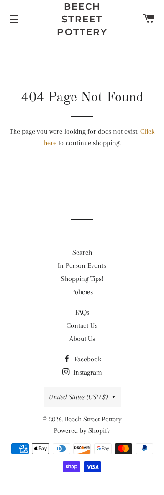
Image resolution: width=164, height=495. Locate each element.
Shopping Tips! (82, 279)
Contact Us (82, 325)
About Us (82, 339)
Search (82, 252)
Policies (82, 292)
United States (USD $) (78, 397)
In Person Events (82, 265)
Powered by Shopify (82, 430)
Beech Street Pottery (82, 19)
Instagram (87, 372)
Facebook (86, 359)
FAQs (82, 312)
